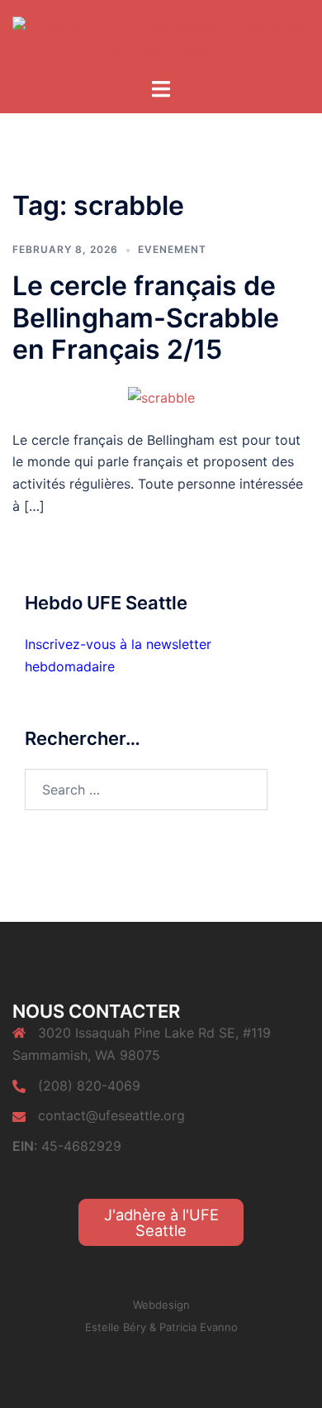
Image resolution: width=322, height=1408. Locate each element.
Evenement (172, 249)
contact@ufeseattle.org (111, 1115)
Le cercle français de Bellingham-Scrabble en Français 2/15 (145, 317)
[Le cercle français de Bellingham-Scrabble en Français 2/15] (161, 396)
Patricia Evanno (198, 1327)
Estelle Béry (115, 1327)
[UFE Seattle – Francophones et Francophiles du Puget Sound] (161, 37)
